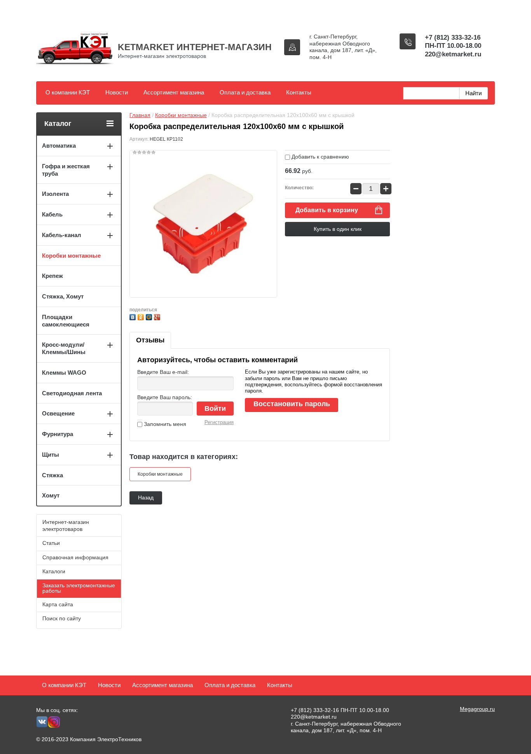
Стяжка (52, 475)
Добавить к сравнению (319, 157)
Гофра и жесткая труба (66, 170)
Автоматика (59, 145)
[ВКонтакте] (133, 316)
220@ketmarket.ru (453, 54)
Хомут (50, 495)
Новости (116, 92)
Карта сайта (57, 604)
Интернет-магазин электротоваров (65, 525)
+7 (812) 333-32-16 (452, 37)
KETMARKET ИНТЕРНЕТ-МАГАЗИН (195, 47)
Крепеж (52, 275)
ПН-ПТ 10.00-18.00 (453, 45)
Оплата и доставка (245, 92)
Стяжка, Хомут (63, 296)
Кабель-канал (61, 235)
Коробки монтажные (181, 115)
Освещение (58, 413)
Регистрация (219, 422)
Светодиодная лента (72, 393)
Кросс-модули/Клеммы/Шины (64, 348)
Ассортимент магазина (173, 92)
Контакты (298, 92)
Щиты (50, 454)
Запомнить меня (164, 424)
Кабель (52, 214)
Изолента (55, 193)
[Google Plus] (158, 316)
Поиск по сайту (61, 618)
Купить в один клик (338, 229)
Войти (215, 408)
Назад (146, 497)
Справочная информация (75, 557)
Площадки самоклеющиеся (65, 321)
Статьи (51, 543)
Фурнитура (57, 434)
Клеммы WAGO (64, 372)
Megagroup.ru (477, 709)
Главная (139, 115)
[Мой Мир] (150, 316)
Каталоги (53, 571)
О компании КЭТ (67, 92)
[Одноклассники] (142, 316)
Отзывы (150, 340)
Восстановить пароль (291, 404)
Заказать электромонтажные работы (78, 588)
